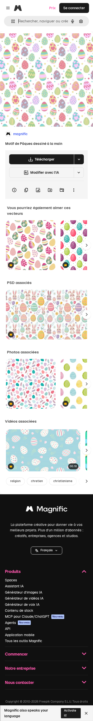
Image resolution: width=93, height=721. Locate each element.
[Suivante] (86, 245)
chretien (37, 481)
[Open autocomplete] (11, 21)
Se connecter (74, 8)
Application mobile (19, 635)
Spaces (11, 580)
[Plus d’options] (74, 190)
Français (46, 550)
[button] (46, 551)
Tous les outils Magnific (23, 641)
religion (15, 481)
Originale (33, 42)
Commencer (16, 654)
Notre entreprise (20, 668)
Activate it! (70, 713)
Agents (17, 622)
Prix (52, 8)
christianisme (62, 481)
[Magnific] (46, 510)
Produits (13, 571)
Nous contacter (19, 682)
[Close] (86, 713)
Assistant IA (14, 586)
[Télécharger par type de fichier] (79, 159)
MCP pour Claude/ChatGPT (34, 616)
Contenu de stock (19, 610)
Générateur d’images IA (23, 592)
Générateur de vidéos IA (24, 598)
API (7, 628)
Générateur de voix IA (22, 604)
